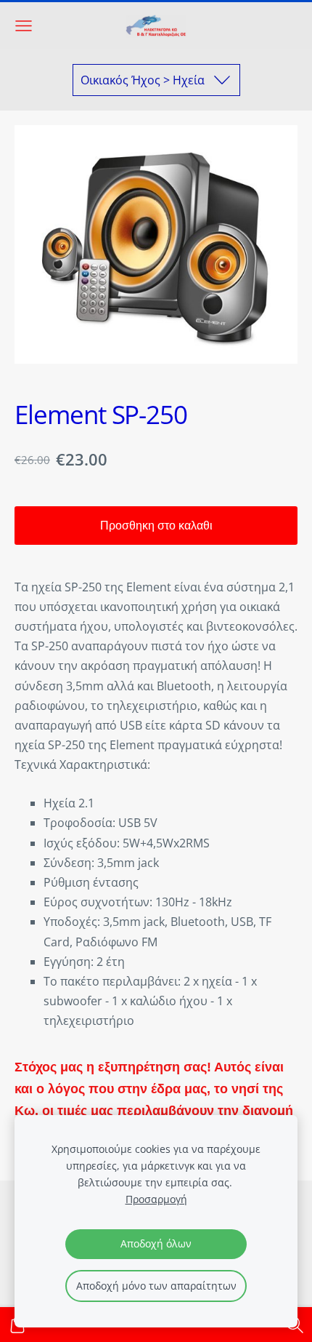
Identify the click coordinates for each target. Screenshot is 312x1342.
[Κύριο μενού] (24, 26)
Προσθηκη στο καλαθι (156, 525)
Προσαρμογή (156, 1199)
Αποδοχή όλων (156, 1243)
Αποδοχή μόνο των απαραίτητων (156, 1286)
